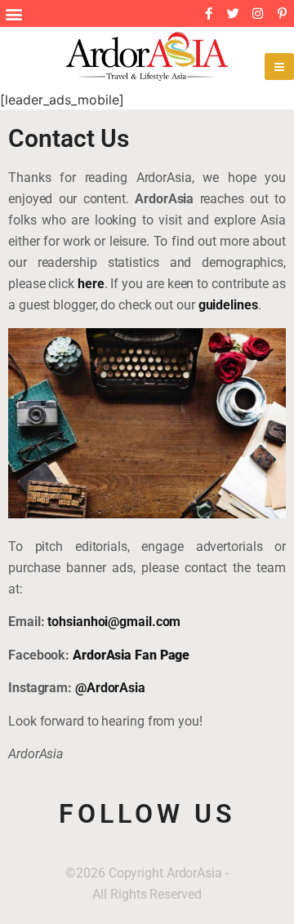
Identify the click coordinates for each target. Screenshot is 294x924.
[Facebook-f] (208, 14)
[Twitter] (232, 14)
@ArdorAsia (110, 687)
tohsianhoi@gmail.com (113, 621)
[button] (13, 13)
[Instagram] (257, 14)
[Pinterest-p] (282, 14)
